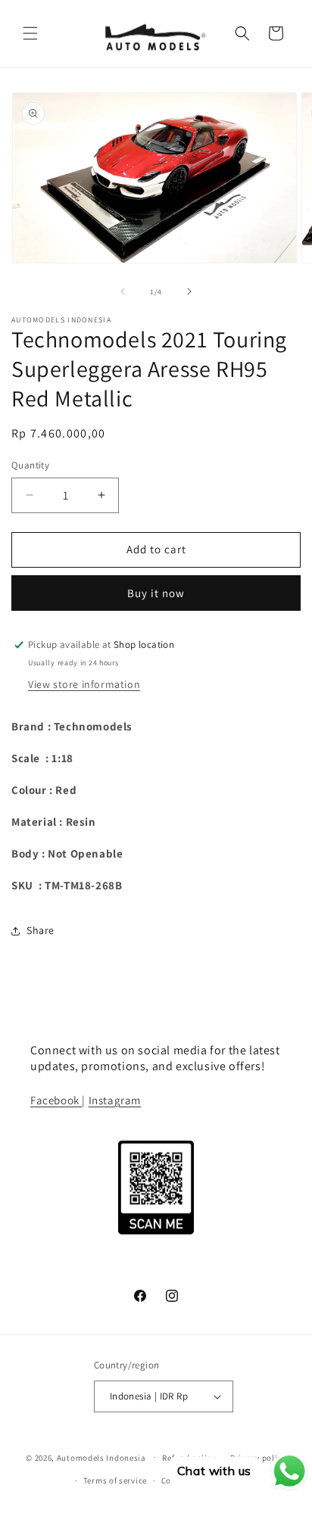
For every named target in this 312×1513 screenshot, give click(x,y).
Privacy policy (258, 1457)
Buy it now (156, 593)
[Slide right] (189, 291)
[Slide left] (122, 291)
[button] (30, 33)
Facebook (56, 1100)
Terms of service (115, 1480)
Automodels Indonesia (101, 1457)
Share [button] (41, 930)
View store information (84, 684)
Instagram (115, 1100)
